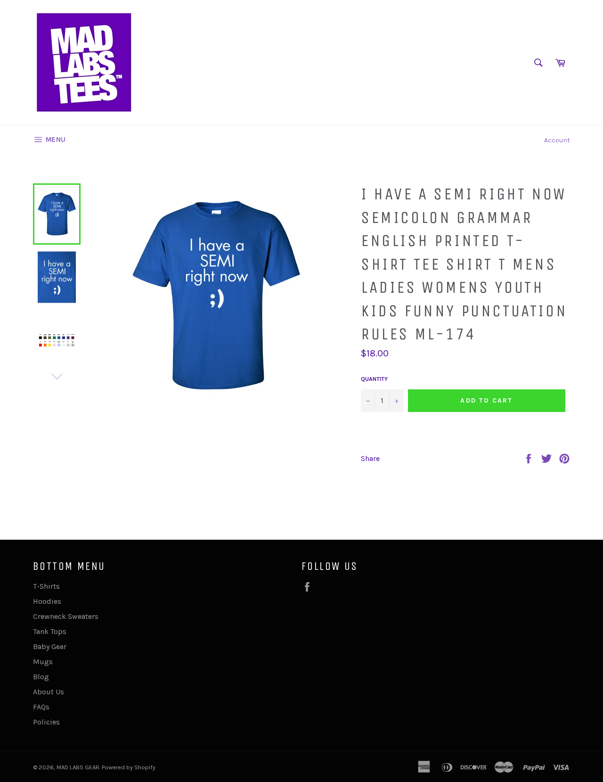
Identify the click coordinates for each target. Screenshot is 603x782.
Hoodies (47, 601)
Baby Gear (49, 646)
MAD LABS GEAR (78, 767)
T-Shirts (46, 586)
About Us (48, 691)
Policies (46, 721)
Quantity (374, 379)
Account (557, 140)
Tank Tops (49, 631)
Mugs (43, 661)
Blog (41, 676)
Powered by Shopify (128, 767)
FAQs (41, 706)
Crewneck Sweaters (65, 616)
